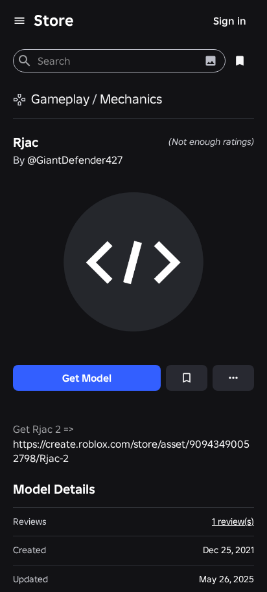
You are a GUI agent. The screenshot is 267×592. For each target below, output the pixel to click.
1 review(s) (233, 521)
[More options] (233, 378)
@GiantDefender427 (74, 159)
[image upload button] (211, 61)
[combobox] (117, 61)
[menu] (19, 20)
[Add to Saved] (186, 378)
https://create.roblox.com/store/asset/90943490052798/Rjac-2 (131, 451)
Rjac (26, 142)
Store (54, 20)
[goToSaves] (240, 61)
